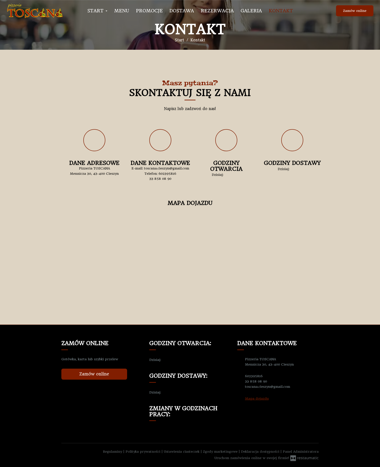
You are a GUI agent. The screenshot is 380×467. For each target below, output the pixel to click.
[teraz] (231, 175)
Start (96, 10)
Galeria (251, 10)
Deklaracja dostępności (260, 452)
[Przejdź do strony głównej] (35, 11)
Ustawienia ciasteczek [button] (182, 452)
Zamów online (354, 11)
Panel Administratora (301, 452)
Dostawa (182, 10)
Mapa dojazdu (257, 399)
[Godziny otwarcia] (237, 175)
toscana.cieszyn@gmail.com (166, 168)
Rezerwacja (217, 10)
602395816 (167, 174)
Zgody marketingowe (221, 452)
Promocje (149, 10)
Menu (121, 10)
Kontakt (281, 10)
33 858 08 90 (160, 179)
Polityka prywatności (143, 452)
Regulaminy (113, 452)
